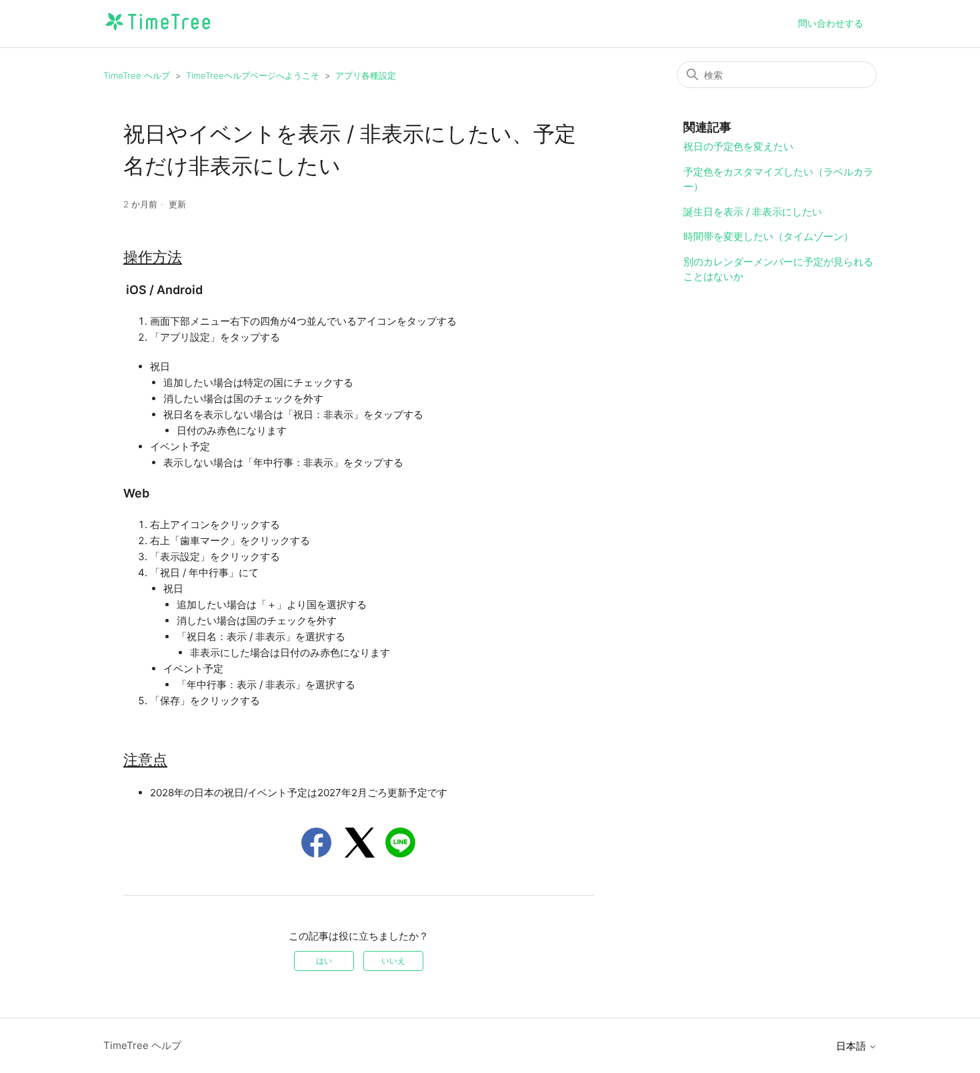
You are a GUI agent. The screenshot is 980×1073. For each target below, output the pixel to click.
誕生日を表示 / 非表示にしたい (752, 211)
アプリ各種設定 (365, 75)
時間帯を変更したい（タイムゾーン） (768, 236)
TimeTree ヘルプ (136, 75)
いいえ (393, 961)
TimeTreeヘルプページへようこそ (252, 75)
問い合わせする (830, 23)
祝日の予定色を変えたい (738, 146)
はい (324, 961)
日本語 (852, 1046)
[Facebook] (316, 843)
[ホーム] (157, 30)
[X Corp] (360, 843)
